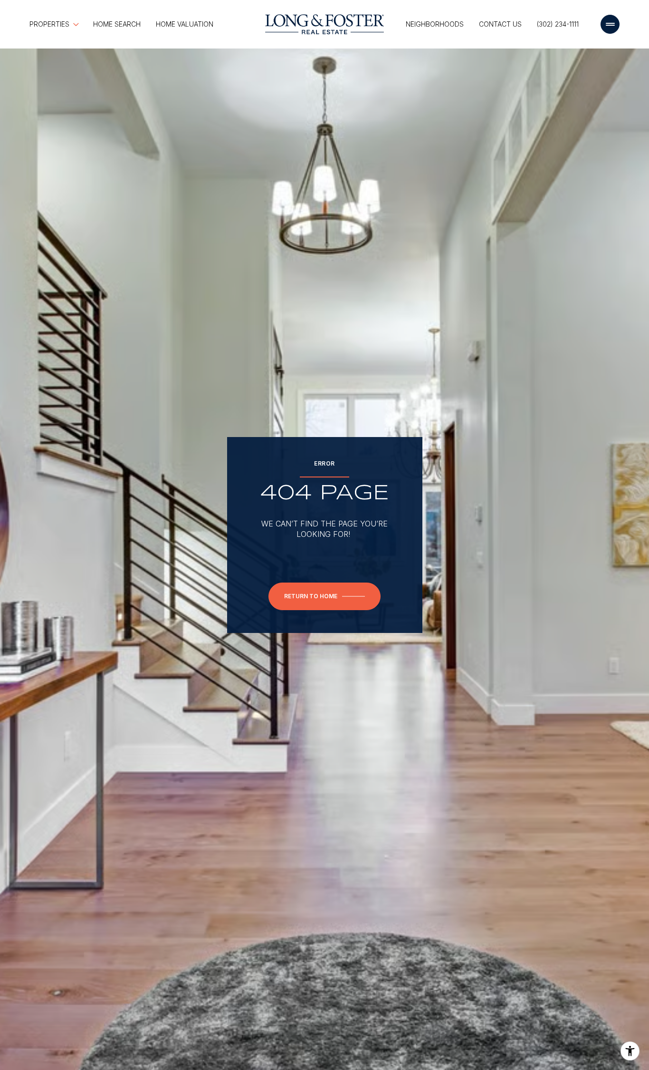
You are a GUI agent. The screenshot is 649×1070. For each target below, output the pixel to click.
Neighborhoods (435, 24)
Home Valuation (184, 24)
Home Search (117, 24)
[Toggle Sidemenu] (610, 24)
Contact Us (500, 24)
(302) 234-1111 (558, 24)
